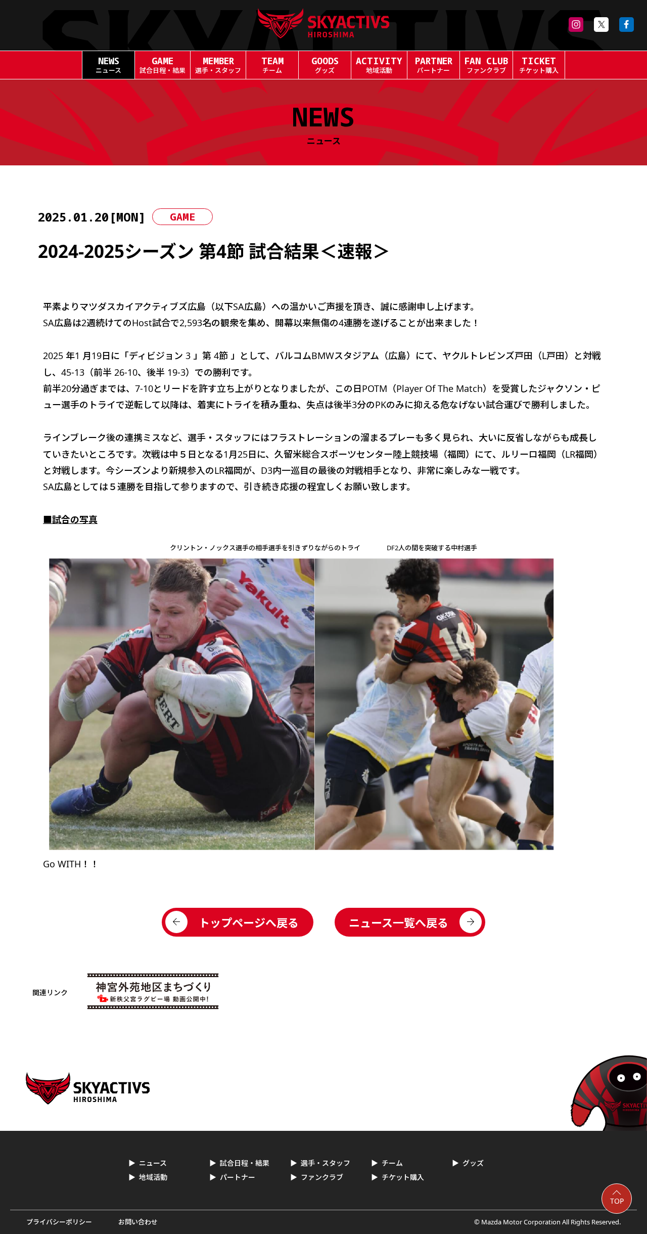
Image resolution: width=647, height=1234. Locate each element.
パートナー (237, 1177)
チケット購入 (403, 1177)
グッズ (473, 1163)
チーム (392, 1163)
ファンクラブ (322, 1177)
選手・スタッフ (325, 1163)
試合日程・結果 (244, 1163)
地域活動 (153, 1177)
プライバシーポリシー (59, 1221)
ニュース (153, 1163)
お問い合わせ (138, 1221)
